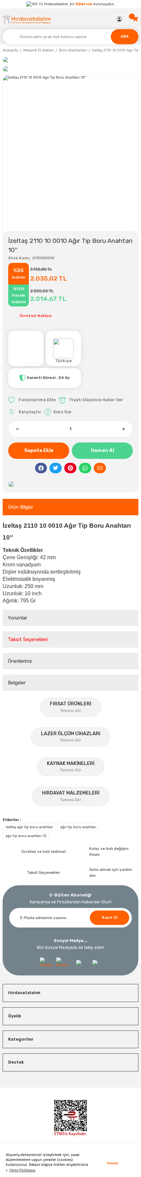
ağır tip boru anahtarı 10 (26, 836)
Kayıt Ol (109, 917)
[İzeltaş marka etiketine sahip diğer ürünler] (26, 348)
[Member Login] (120, 19)
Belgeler (17, 683)
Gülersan (83, 4)
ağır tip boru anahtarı (78, 827)
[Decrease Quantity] (18, 429)
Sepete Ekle (38, 450)
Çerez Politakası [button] (22, 1170)
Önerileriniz (20, 661)
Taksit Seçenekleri (28, 639)
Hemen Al (102, 450)
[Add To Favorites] (32, 400)
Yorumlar (17, 618)
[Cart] (135, 19)
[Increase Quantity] (123, 429)
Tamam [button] (112, 1163)
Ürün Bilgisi (20, 507)
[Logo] (27, 19)
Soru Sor (62, 411)
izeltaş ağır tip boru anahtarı (29, 827)
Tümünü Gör (70, 711)
